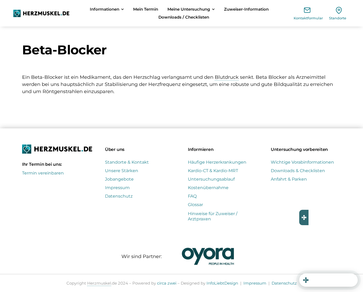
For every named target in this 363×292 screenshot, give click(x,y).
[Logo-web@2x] (41, 12)
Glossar (195, 204)
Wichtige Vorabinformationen (302, 162)
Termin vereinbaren (43, 173)
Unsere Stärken (121, 170)
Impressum (117, 187)
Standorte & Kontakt (127, 162)
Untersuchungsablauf (211, 179)
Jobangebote (119, 179)
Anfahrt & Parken (289, 179)
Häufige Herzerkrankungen (217, 162)
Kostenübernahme (208, 187)
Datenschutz (119, 196)
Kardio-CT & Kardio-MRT (213, 170)
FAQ (192, 196)
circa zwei (166, 283)
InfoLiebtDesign (222, 283)
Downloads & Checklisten (298, 170)
